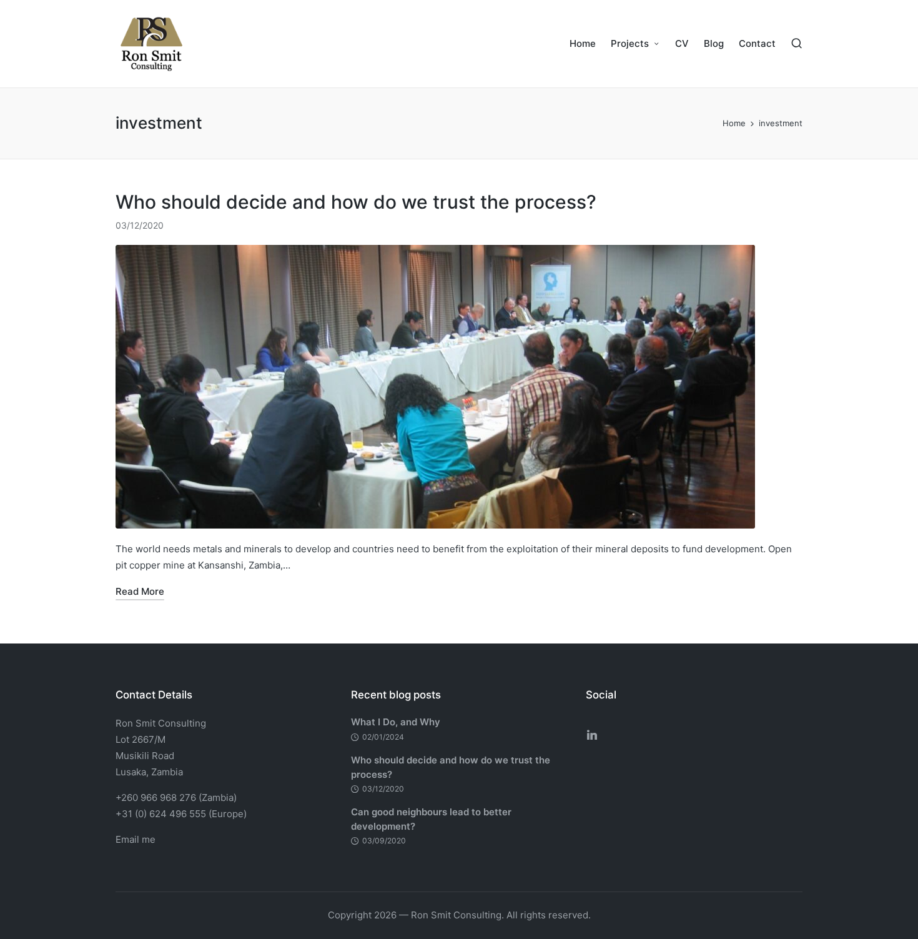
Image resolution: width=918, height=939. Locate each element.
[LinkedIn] (592, 735)
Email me (135, 839)
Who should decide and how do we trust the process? (356, 202)
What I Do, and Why (395, 722)
